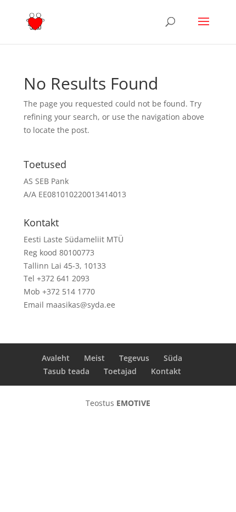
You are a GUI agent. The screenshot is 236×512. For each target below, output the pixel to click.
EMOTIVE (133, 403)
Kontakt (166, 371)
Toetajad (120, 371)
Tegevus (134, 358)
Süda (173, 358)
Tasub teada (66, 371)
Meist (94, 358)
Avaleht (56, 358)
